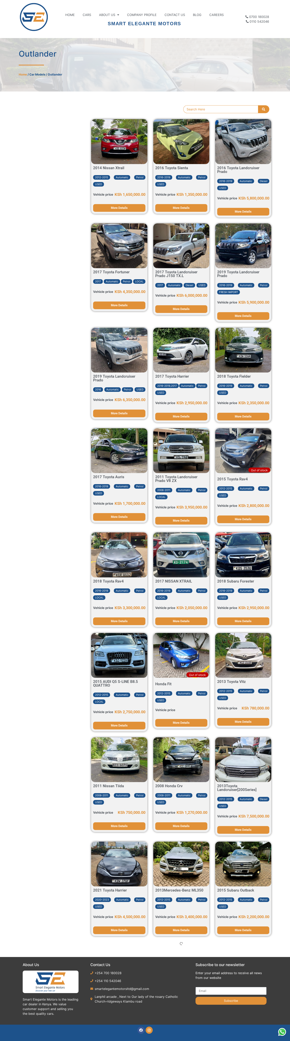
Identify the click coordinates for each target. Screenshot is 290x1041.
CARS (87, 15)
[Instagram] (149, 1030)
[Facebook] (141, 1030)
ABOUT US (107, 15)
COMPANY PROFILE (142, 15)
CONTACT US (175, 15)
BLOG (197, 15)
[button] (101, 177)
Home (70, 15)
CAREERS (216, 15)
